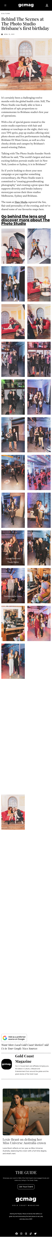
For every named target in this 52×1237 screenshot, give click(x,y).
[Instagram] (21, 1233)
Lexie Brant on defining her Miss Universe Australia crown (24, 1141)
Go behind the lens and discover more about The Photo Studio (25, 220)
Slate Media (21, 202)
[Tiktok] (31, 1233)
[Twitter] (35, 1233)
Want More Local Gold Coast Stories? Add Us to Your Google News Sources (25, 1046)
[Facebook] (16, 1233)
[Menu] (5, 5)
